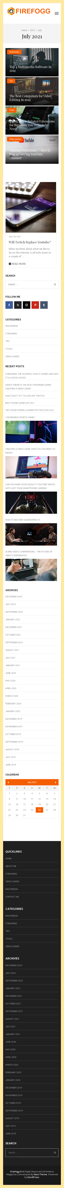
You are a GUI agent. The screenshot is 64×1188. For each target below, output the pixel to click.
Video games (15, 139)
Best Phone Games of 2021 (19, 403)
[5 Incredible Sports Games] (31, 432)
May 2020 (10, 680)
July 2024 (10, 604)
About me (10, 866)
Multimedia (14, 52)
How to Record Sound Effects (22, 520)
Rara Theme (40, 1174)
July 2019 (10, 757)
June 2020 (10, 673)
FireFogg (15, 1171)
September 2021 (14, 642)
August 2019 (12, 749)
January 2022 (12, 619)
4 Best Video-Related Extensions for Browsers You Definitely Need (32, 125)
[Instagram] (26, 305)
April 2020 (10, 688)
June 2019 (10, 765)
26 (39, 810)
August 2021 (12, 650)
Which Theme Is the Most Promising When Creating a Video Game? (28, 387)
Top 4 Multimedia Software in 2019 (30, 69)
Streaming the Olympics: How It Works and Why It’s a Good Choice (32, 376)
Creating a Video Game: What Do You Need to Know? (30, 451)
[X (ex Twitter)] (18, 305)
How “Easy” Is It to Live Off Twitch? (25, 396)
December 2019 (13, 719)
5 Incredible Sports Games (20, 417)
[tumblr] (44, 305)
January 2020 (12, 711)
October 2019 (13, 734)
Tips (11, 81)
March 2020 (11, 696)
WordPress (33, 1177)
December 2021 (13, 627)
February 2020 (13, 703)
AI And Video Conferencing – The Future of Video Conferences (28, 553)
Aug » (55, 782)
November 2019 (13, 726)
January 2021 (12, 665)
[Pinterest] (35, 305)
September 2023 (14, 612)
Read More (18, 263)
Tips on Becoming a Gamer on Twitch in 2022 (29, 410)
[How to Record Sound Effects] (31, 534)
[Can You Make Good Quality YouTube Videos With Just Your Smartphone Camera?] (31, 503)
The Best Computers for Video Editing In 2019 (30, 98)
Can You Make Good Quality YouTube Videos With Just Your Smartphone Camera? (30, 486)
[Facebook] (9, 305)
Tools (11, 110)
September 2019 (14, 742)
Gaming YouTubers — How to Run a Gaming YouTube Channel (29, 154)
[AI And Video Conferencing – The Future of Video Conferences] (31, 570)
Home (8, 858)
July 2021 (10, 657)
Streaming (11, 333)
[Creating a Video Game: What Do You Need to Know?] (31, 467)
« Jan (8, 782)
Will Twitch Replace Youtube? (30, 242)
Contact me (12, 896)
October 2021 (13, 635)
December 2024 (13, 596)
